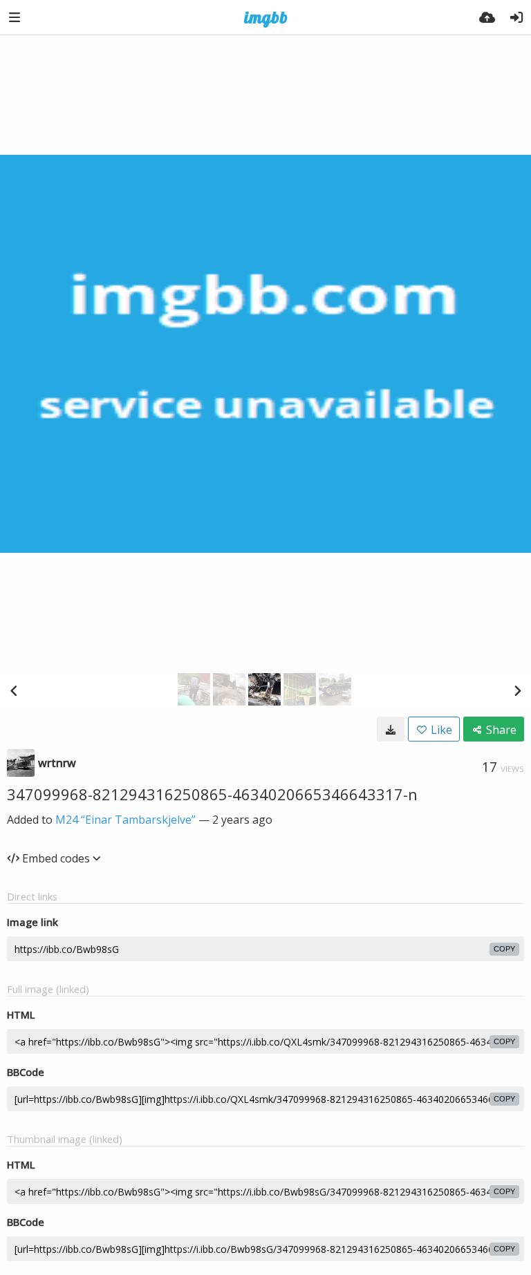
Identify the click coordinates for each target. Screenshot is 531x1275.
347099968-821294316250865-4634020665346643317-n (212, 794)
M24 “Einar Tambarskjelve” (125, 819)
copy (504, 949)
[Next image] (517, 690)
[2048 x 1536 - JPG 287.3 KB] (390, 729)
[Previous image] (14, 690)
